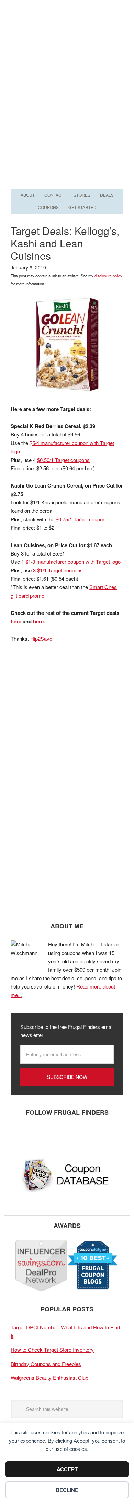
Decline (67, 1490)
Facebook (19, 1135)
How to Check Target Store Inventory (52, 1349)
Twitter (39, 1135)
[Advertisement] (67, 116)
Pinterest (60, 1135)
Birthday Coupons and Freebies (46, 1363)
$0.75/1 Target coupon (80, 519)
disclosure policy (108, 275)
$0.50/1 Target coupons (63, 459)
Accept (67, 1469)
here (16, 621)
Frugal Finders (67, 33)
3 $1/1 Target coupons (58, 570)
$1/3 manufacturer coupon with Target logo (73, 561)
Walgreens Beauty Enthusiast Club (49, 1377)
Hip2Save (41, 638)
